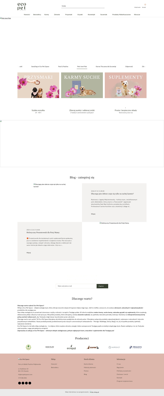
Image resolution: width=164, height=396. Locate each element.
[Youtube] (26, 383)
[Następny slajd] (160, 40)
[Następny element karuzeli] (146, 347)
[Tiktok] (29, 383)
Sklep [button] (53, 359)
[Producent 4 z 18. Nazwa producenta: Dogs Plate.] (28, 347)
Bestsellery (54, 367)
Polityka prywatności (124, 371)
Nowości (54, 364)
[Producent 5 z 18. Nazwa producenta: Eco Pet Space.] (50, 347)
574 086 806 (22, 378)
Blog (85, 374)
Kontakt (119, 378)
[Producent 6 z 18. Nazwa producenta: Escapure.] (71, 347)
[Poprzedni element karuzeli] (18, 347)
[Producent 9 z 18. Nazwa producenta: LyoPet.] (135, 347)
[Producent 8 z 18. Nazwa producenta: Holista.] (114, 347)
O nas (119, 364)
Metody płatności (90, 367)
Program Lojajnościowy (124, 381)
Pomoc (86, 371)
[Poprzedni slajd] (4, 40)
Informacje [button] (121, 359)
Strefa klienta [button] (89, 359)
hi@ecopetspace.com (25, 374)
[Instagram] (23, 383)
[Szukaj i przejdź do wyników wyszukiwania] (103, 6)
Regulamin (120, 367)
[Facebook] (19, 383)
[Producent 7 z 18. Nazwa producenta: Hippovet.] (92, 347)
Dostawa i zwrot (122, 374)
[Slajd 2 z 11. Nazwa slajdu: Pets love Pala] (82, 40)
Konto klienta (88, 364)
